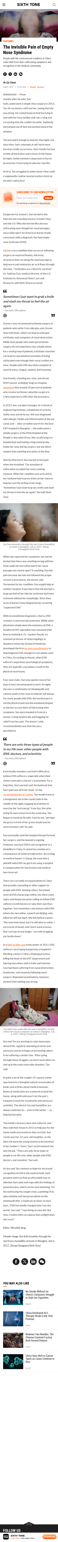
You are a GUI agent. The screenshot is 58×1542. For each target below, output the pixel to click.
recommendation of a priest (18, 794)
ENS (5, 250)
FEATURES (8, 41)
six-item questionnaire (36, 648)
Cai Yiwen (11, 82)
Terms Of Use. (45, 203)
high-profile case (16, 944)
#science (40, 87)
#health (33, 87)
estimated (8, 387)
